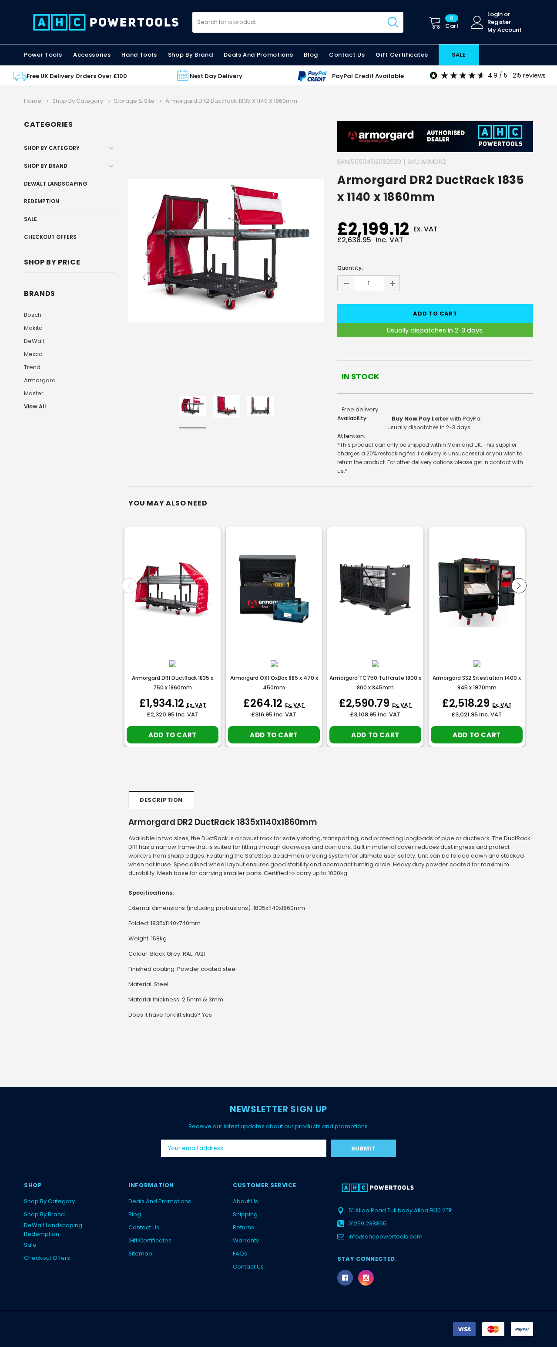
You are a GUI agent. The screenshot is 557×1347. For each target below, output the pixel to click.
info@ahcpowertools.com (386, 1236)
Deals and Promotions (258, 55)
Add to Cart (172, 735)
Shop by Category (52, 148)
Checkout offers (50, 237)
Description (161, 800)
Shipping (245, 1214)
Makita (33, 328)
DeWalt (34, 341)
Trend (32, 367)
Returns (243, 1227)
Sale (30, 219)
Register (499, 22)
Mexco (33, 354)
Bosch (32, 315)
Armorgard (40, 380)
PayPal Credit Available (368, 76)
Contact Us (143, 1227)
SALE (459, 55)
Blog (134, 1214)
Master (34, 393)
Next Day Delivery (216, 76)
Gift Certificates (149, 1240)
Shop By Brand (45, 166)
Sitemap (140, 1253)
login (495, 14)
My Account (504, 30)
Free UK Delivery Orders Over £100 (77, 76)
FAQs (240, 1253)
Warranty (246, 1240)
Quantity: (350, 267)
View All (35, 406)
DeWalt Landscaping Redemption (55, 192)
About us (245, 1201)
